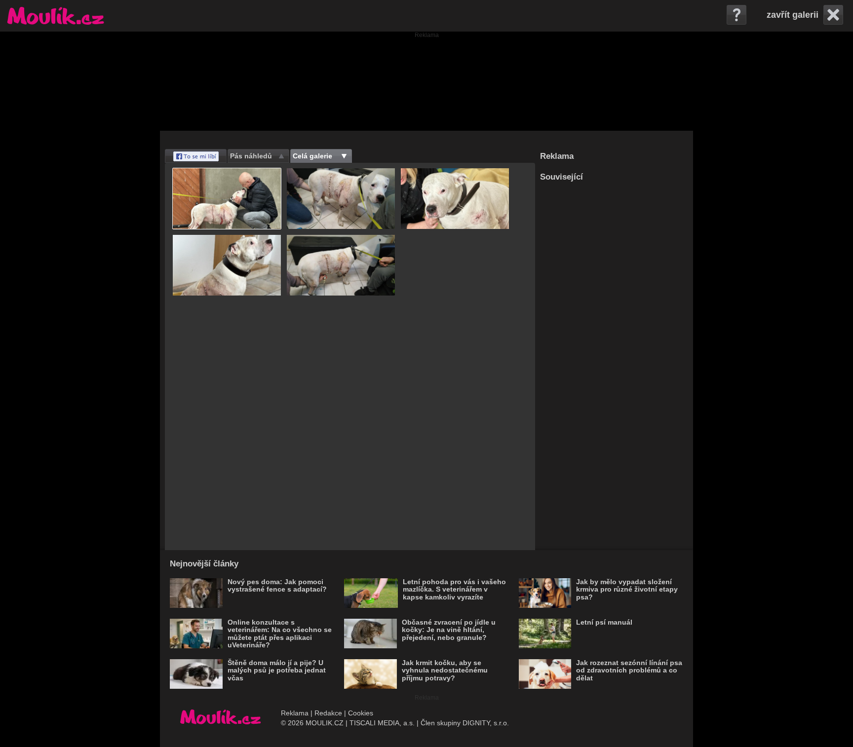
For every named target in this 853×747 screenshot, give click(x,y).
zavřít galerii (792, 15)
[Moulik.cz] (55, 16)
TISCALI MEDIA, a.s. (382, 723)
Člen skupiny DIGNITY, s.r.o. (465, 723)
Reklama (295, 713)
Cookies (360, 713)
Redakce (328, 713)
